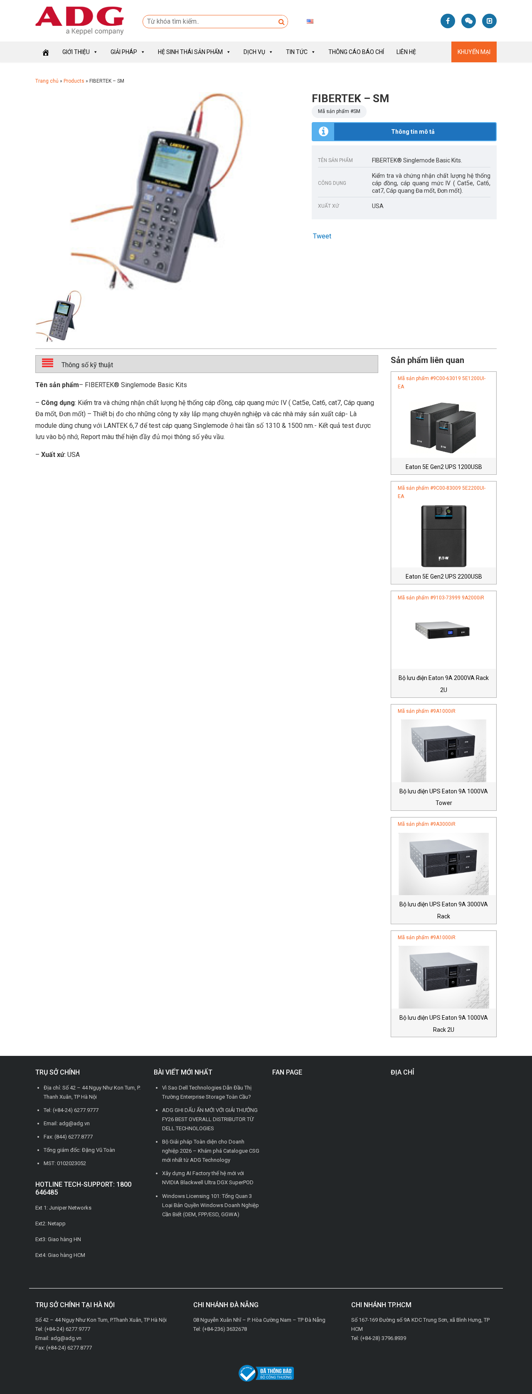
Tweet (322, 236)
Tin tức (297, 52)
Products (74, 81)
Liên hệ (406, 52)
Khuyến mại (474, 52)
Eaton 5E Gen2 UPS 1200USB (444, 467)
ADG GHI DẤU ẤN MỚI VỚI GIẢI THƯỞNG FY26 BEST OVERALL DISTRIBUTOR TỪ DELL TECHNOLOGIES (210, 1119)
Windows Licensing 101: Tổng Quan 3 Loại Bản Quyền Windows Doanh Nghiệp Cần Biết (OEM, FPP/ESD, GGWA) (210, 1205)
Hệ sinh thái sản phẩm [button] (190, 52)
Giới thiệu (76, 52)
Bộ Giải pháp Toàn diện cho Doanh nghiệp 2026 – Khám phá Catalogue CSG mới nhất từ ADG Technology (210, 1151)
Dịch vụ (254, 52)
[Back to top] (507, 1369)
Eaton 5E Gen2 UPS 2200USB (444, 576)
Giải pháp (124, 52)
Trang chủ (47, 81)
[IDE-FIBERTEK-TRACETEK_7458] (167, 191)
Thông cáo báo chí (356, 52)
